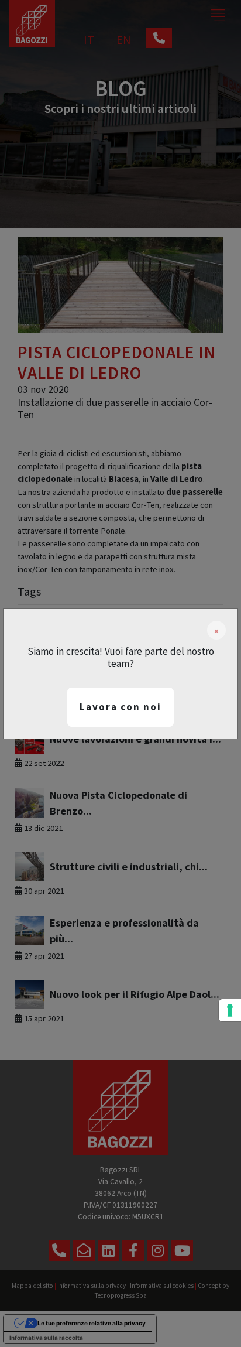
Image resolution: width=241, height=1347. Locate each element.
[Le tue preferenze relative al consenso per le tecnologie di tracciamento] (230, 1010)
